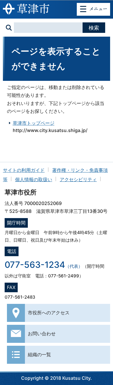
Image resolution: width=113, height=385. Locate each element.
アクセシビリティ (78, 179)
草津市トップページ (33, 123)
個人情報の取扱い (33, 179)
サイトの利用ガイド (24, 170)
